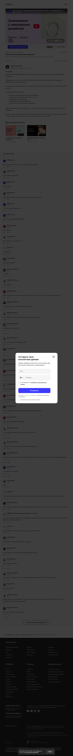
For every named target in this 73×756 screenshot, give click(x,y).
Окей (49, 751)
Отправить (34, 390)
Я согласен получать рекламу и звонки (30, 399)
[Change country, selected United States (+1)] (21, 377)
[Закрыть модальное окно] (53, 357)
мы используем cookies (31, 752)
